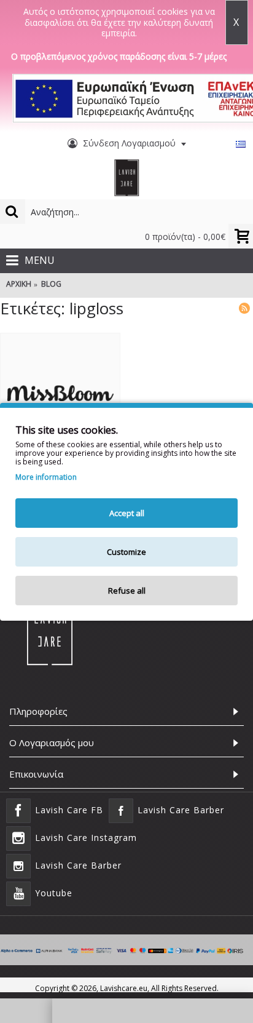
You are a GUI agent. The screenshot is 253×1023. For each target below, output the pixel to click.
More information (46, 477)
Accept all (126, 513)
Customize (126, 551)
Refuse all (127, 590)
